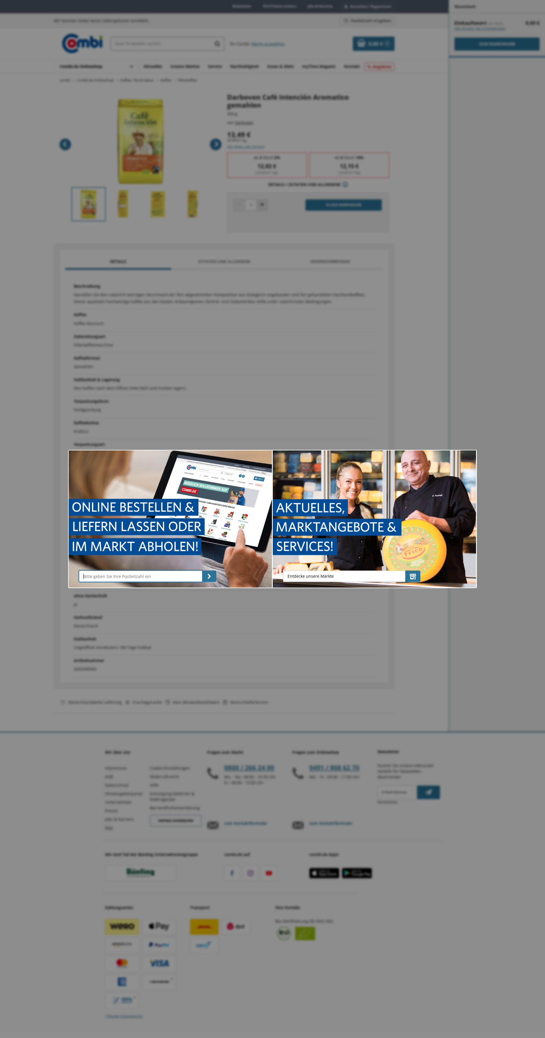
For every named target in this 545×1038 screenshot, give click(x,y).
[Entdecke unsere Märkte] (412, 576)
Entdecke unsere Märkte (311, 576)
